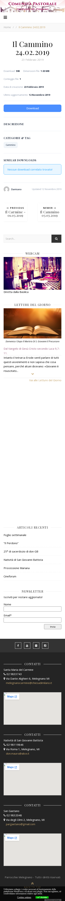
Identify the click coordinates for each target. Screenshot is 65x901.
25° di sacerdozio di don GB (21, 551)
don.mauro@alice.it (17, 753)
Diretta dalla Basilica (16, 292)
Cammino (11, 144)
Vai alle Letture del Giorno (45, 380)
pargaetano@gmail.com (20, 824)
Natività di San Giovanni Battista (23, 559)
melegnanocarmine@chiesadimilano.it (29, 683)
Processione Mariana (17, 568)
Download (32, 108)
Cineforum (10, 576)
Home (7, 27)
